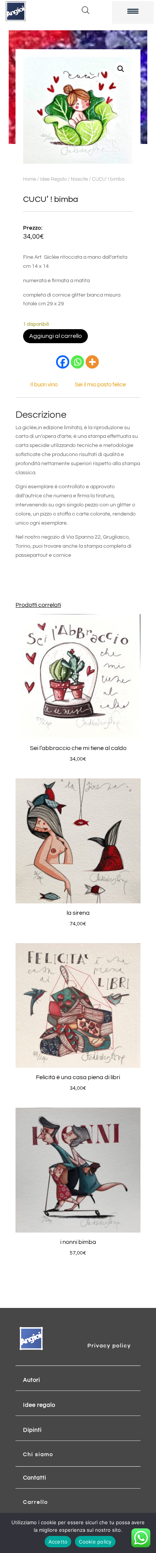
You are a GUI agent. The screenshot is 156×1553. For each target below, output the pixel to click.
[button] (121, 69)
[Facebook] (62, 362)
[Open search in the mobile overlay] (85, 10)
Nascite (79, 179)
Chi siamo (38, 1454)
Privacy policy (109, 1345)
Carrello (35, 1502)
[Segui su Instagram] (117, 1335)
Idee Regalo (53, 179)
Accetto (58, 1542)
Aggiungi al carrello (55, 336)
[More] (92, 362)
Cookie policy (95, 1542)
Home (29, 179)
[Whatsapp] (77, 362)
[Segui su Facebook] (101, 1335)
